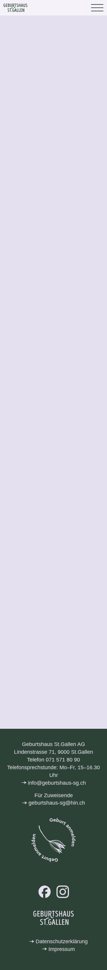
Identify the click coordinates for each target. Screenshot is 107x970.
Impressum (61, 949)
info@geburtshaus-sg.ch (57, 783)
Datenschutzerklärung (62, 941)
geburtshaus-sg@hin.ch (57, 803)
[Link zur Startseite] (15, 8)
